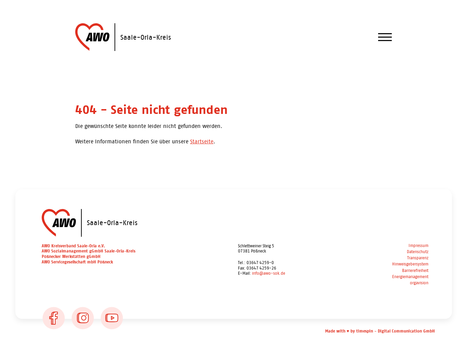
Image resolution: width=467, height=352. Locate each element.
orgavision (419, 283)
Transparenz (417, 258)
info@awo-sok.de (268, 273)
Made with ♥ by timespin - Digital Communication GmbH (380, 331)
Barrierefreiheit (415, 271)
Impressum (418, 246)
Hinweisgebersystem (410, 264)
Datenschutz (417, 252)
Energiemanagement (410, 277)
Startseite (201, 141)
